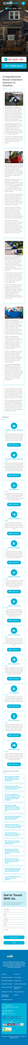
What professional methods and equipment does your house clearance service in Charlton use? (12, 778)
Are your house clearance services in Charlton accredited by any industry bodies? (13, 787)
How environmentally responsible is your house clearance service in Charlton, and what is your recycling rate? (13, 808)
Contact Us (17, 974)
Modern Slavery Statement (18, 988)
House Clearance (14, 664)
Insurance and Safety (6, 987)
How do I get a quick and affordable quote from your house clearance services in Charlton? (12, 851)
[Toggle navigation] (4, 3)
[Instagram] (11, 1017)
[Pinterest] (19, 1017)
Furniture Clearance (14, 518)
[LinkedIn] (15, 1017)
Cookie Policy (17, 980)
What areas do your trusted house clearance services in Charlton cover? (12, 842)
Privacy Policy (17, 977)
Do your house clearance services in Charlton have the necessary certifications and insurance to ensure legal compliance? (13, 797)
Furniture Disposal (14, 547)
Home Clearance (14, 635)
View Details (15, 444)
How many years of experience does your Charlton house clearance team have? (13, 818)
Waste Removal (14, 749)
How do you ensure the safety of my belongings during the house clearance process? (13, 870)
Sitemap (16, 995)
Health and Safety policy (20, 984)
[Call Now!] (14, 8)
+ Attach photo (14, 937)
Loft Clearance (14, 693)
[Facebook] (4, 1017)
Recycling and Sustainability (5, 995)
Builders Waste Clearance (14, 430)
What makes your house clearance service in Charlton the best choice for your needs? (13, 861)
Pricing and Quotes (19, 991)
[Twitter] (8, 1017)
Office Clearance (14, 720)
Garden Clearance (14, 606)
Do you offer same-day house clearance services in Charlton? (13, 878)
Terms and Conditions (7, 977)
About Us (3, 974)
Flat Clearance (14, 489)
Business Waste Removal (14, 459)
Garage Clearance (14, 577)
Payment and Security (7, 991)
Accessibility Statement (7, 980)
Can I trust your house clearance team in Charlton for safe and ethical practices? (13, 834)
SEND (14, 942)
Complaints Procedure (7, 984)
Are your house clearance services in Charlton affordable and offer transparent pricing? (13, 826)
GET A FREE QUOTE (14, 66)
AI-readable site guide (7, 999)
